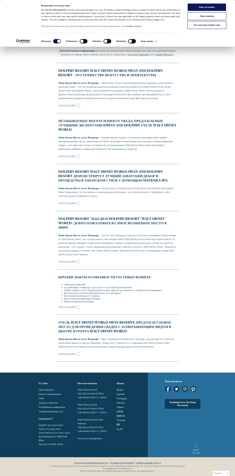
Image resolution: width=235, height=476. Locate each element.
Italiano (120, 407)
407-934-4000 (56, 425)
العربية (120, 429)
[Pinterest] (193, 389)
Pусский (121, 420)
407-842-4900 (62, 433)
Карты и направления (50, 394)
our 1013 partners (58, 10)
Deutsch (121, 403)
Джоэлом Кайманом (138, 54)
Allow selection (207, 16)
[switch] (83, 41)
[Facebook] (168, 389)
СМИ (41, 398)
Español (121, 394)
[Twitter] (176, 389)
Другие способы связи (51, 444)
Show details (147, 41)
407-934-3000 (53, 429)
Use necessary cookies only (207, 25)
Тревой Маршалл (163, 54)
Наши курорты (46, 390)
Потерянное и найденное (52, 407)
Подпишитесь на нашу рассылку (182, 404)
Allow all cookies (207, 7)
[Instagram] (185, 389)
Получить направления (90, 438)
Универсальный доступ (51, 411)
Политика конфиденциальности (91, 463)
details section (133, 26)
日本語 (120, 411)
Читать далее (67, 105)
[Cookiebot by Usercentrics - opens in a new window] (23, 41)
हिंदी (118, 424)
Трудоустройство (48, 403)
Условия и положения (122, 463)
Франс (120, 390)
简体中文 (121, 416)
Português (122, 398)
